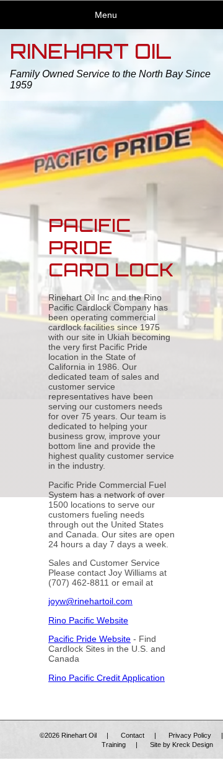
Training (114, 744)
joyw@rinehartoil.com (90, 601)
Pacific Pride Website (89, 639)
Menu (106, 15)
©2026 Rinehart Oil (68, 735)
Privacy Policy (189, 735)
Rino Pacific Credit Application (106, 678)
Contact (132, 735)
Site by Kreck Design (181, 744)
